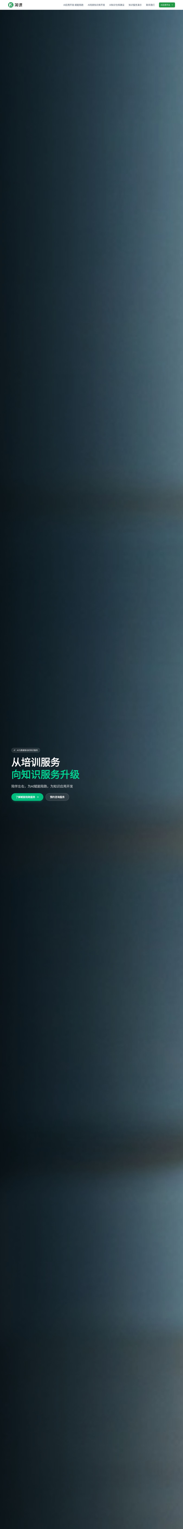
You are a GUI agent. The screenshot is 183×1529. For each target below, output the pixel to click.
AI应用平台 (165, 5)
